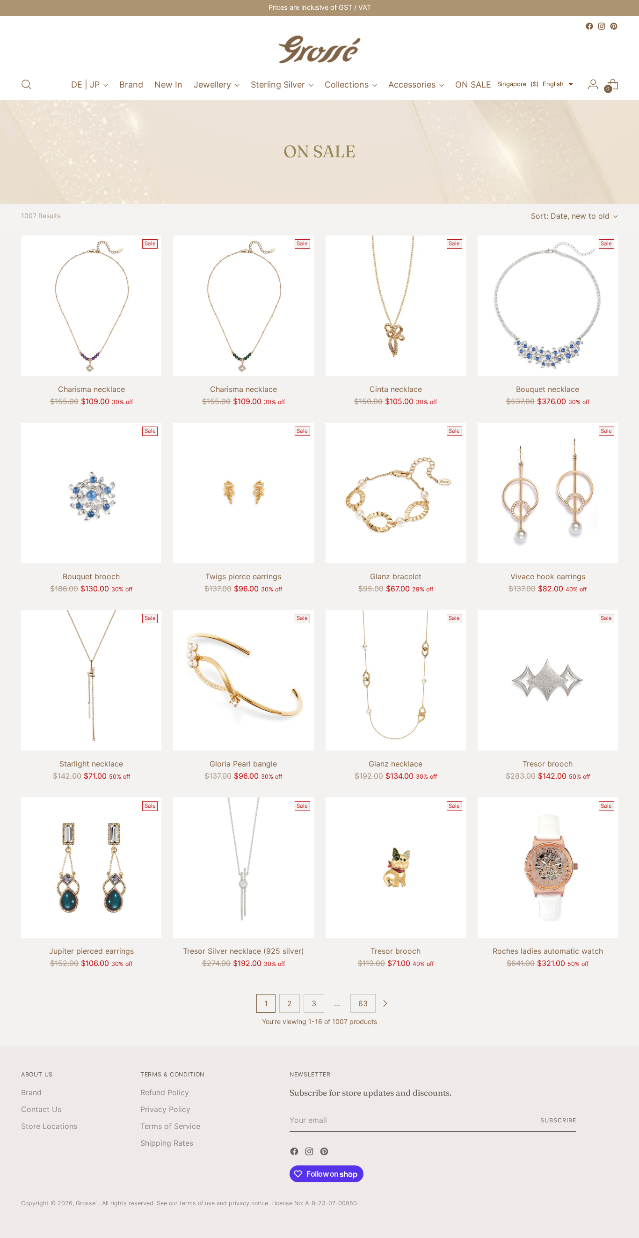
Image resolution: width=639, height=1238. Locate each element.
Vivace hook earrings (547, 576)
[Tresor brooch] (548, 680)
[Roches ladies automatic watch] (548, 867)
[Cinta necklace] (396, 306)
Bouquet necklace (547, 389)
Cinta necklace (396, 389)
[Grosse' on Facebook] (589, 26)
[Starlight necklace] (91, 680)
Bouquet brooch (91, 576)
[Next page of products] (385, 1003)
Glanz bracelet (395, 576)
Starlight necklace (91, 763)
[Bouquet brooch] (91, 493)
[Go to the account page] (593, 84)
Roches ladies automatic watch (548, 951)
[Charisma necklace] (91, 306)
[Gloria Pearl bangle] (243, 680)
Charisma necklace (91, 389)
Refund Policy (164, 1092)
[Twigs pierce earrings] (243, 493)
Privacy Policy (165, 1109)
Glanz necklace (395, 763)
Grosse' (87, 1203)
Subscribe (558, 1120)
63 (363, 1003)
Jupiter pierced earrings (91, 951)
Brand (31, 1092)
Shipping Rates (166, 1143)
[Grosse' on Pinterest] (614, 26)
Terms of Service (170, 1126)
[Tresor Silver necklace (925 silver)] (243, 867)
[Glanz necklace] (396, 680)
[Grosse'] (319, 50)
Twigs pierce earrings (243, 576)
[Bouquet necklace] (548, 306)
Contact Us (41, 1109)
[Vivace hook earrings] (548, 493)
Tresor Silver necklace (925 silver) (243, 951)
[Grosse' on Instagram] (601, 26)
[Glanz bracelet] (396, 493)
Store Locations (49, 1126)
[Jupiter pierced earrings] (91, 867)
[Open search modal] (26, 84)
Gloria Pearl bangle (243, 763)
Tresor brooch (548, 763)
